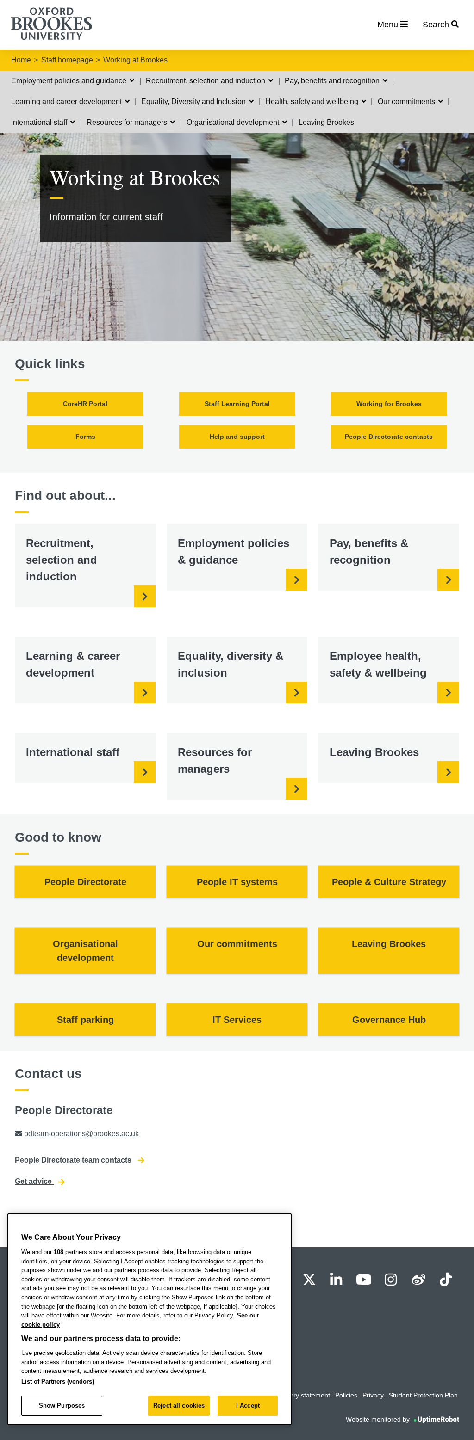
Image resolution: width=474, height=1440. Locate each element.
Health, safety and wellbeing (312, 101)
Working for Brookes (389, 403)
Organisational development (234, 122)
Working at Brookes (135, 60)
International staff (40, 122)
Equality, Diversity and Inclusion (194, 101)
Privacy (373, 1395)
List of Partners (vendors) (57, 1381)
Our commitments (407, 101)
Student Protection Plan (423, 1395)
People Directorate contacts (389, 436)
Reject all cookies (179, 1405)
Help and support (237, 436)
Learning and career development (67, 101)
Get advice (34, 1181)
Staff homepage (67, 60)
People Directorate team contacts (74, 1160)
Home (21, 60)
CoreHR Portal (85, 403)
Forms (85, 436)
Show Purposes (62, 1405)
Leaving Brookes (326, 122)
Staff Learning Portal (237, 403)
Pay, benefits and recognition (333, 81)
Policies (346, 1395)
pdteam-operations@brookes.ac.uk (81, 1134)
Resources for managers (128, 122)
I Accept (248, 1405)
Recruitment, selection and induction (206, 81)
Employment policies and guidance (69, 81)
